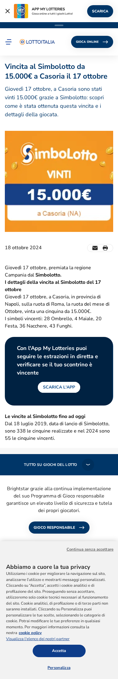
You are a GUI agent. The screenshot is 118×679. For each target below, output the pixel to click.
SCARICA (100, 11)
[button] (8, 42)
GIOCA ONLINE (87, 42)
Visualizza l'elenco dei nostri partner (38, 639)
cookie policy (30, 633)
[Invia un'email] (95, 248)
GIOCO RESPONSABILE (54, 527)
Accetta (59, 651)
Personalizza (59, 668)
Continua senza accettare (90, 549)
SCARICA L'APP (59, 387)
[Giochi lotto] (37, 42)
